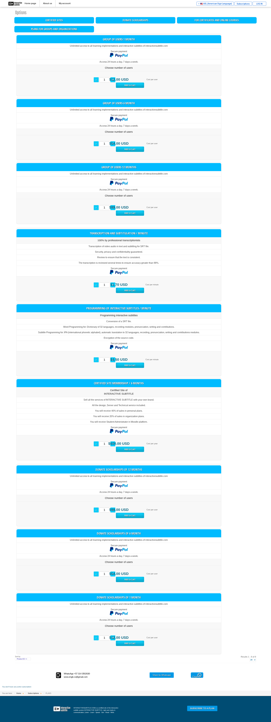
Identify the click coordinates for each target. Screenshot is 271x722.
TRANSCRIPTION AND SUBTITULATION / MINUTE (119, 233)
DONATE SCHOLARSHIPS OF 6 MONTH (119, 533)
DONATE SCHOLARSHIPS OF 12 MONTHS (119, 469)
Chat (194, 677)
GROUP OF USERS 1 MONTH (119, 39)
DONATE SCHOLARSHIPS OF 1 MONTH (119, 597)
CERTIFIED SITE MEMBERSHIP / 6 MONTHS (119, 383)
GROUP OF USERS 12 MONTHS (118, 167)
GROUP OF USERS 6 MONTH (119, 103)
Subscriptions (243, 4)
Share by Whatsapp (162, 675)
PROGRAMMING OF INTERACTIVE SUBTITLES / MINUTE (118, 308)
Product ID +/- (22, 659)
